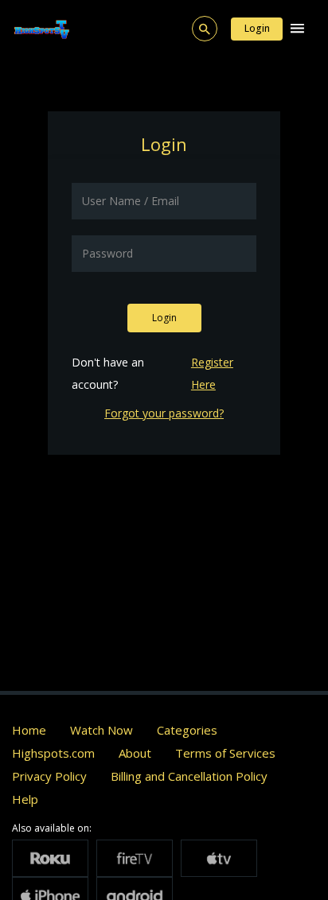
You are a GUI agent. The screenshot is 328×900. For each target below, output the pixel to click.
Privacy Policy (49, 776)
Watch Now (101, 730)
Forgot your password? (164, 413)
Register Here (212, 373)
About (135, 753)
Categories (187, 730)
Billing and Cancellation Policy (189, 776)
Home (29, 730)
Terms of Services (225, 753)
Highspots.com (53, 753)
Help (25, 799)
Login (257, 28)
